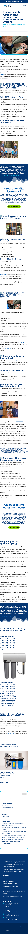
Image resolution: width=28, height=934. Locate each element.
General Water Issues (7, 807)
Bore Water (13, 24)
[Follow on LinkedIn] (12, 920)
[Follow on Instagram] (16, 920)
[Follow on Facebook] (5, 920)
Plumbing (19, 24)
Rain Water (4, 812)
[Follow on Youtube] (8, 920)
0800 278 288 (7, 348)
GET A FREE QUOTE (14, 206)
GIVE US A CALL (14, 527)
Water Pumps (5, 816)
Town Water (5, 814)
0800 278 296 (8, 908)
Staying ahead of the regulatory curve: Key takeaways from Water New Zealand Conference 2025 (12, 841)
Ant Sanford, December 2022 (9, 175)
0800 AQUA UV (11, 733)
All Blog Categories (7, 798)
